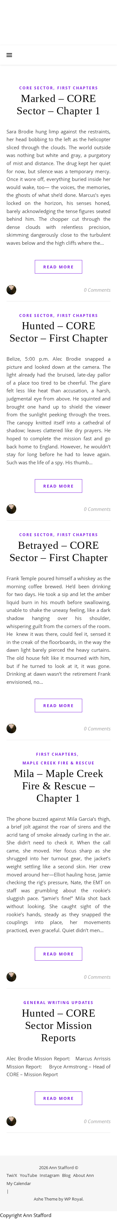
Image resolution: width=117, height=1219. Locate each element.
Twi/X (11, 1175)
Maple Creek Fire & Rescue (58, 763)
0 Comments (97, 290)
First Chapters (77, 88)
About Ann (83, 1175)
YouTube (28, 1175)
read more (58, 267)
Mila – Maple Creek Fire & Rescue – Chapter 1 (59, 786)
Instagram (49, 1175)
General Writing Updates (58, 1002)
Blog (66, 1175)
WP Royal (73, 1199)
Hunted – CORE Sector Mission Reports (59, 1025)
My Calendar (18, 1183)
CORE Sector (36, 88)
